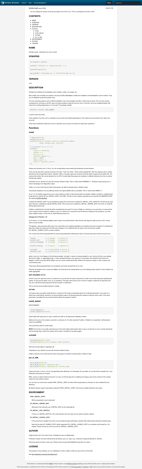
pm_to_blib (38, 37)
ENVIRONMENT (37, 39)
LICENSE (35, 43)
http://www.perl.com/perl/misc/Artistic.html (44, 454)
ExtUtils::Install (33, 8)
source (40, 8)
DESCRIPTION (36, 27)
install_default (39, 33)
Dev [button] (30, 3)
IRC (91, 467)
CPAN (44, 8)
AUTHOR (35, 41)
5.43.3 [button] (24, 3)
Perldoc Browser (11, 2)
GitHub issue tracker (72, 463)
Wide (109, 3)
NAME (34, 20)
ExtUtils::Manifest (41, 198)
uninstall (37, 35)
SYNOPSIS (35, 22)
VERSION (35, 24)
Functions (35, 29)
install (37, 31)
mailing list (85, 467)
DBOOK (51, 463)
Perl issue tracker (76, 467)
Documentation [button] (40, 3)
